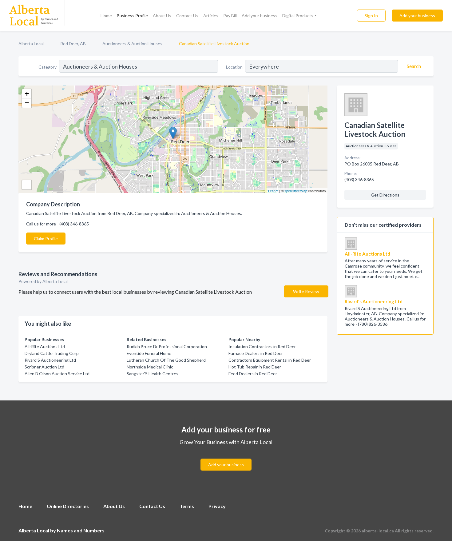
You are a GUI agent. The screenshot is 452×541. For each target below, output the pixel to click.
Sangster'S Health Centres (152, 373)
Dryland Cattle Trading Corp (52, 353)
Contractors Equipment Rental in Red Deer (269, 360)
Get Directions (385, 194)
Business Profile (132, 15)
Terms (187, 506)
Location (234, 67)
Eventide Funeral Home (149, 353)
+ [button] (27, 93)
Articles (210, 15)
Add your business (259, 15)
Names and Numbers (81, 530)
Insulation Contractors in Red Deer (262, 346)
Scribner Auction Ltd (44, 366)
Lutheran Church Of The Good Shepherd (166, 360)
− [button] (27, 103)
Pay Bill (230, 15)
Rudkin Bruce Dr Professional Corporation (167, 346)
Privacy (217, 506)
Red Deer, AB (73, 43)
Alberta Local (31, 43)
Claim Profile (46, 238)
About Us (162, 15)
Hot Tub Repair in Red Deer (254, 366)
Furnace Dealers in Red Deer (255, 353)
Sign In (371, 15)
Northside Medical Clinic (150, 366)
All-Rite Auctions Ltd (45, 346)
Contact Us (187, 15)
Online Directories (68, 506)
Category (47, 67)
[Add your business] (226, 457)
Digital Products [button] (297, 15)
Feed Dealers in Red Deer (252, 373)
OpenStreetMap (295, 190)
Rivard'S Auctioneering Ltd (50, 360)
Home (106, 15)
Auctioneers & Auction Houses (132, 43)
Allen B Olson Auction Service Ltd (57, 373)
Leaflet (273, 190)
